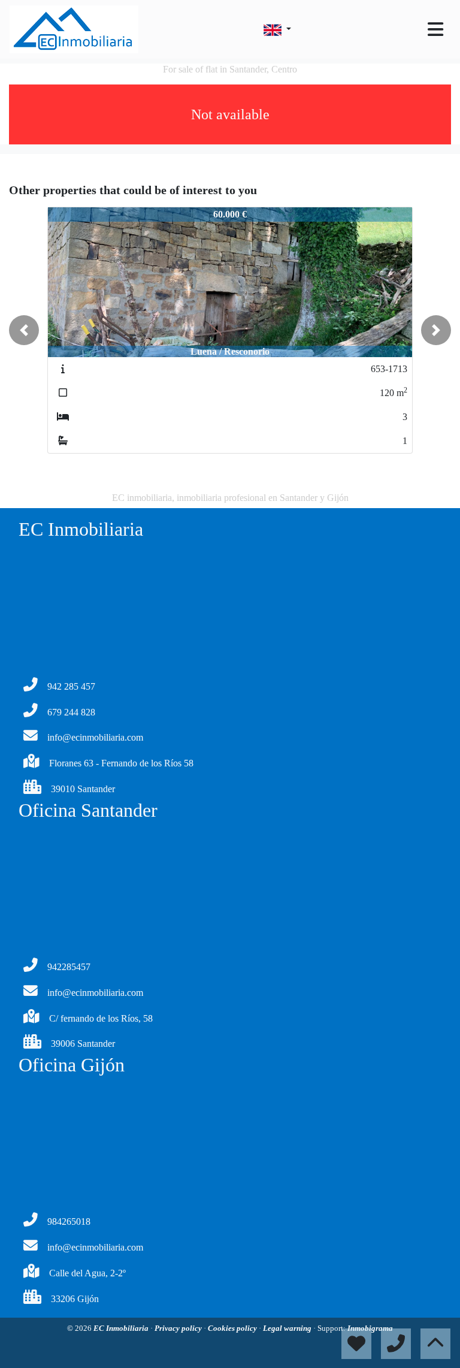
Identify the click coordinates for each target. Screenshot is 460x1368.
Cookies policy (233, 1328)
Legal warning (288, 1328)
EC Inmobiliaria (121, 1328)
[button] (24, 330)
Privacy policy (179, 1328)
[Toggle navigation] (435, 29)
